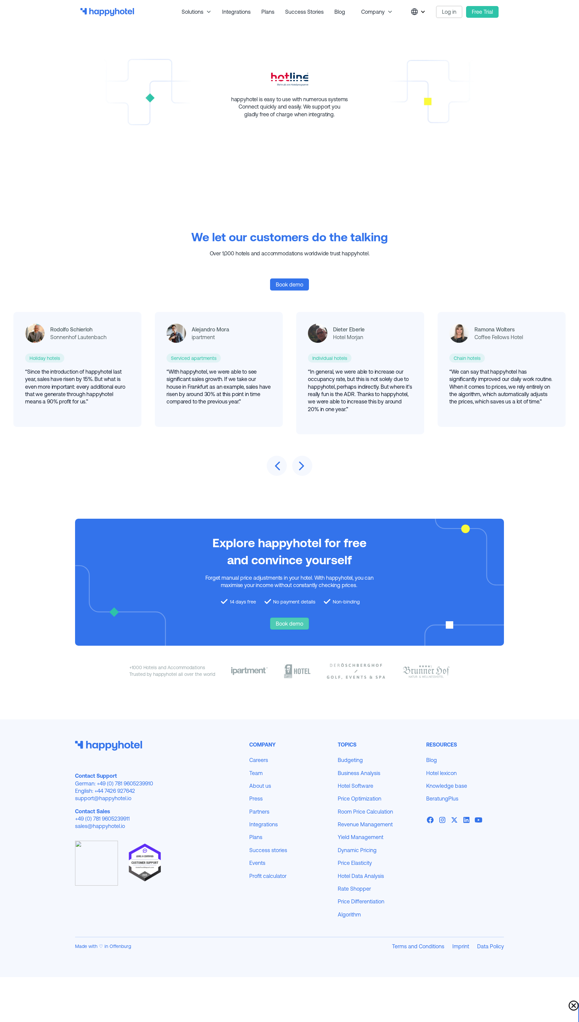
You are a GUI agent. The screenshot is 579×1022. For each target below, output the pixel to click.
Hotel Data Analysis (361, 876)
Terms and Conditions (418, 946)
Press (256, 798)
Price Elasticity (355, 863)
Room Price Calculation (365, 812)
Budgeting (350, 760)
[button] (194, 12)
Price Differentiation (361, 901)
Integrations (236, 12)
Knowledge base (446, 786)
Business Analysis (359, 773)
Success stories (304, 12)
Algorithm (349, 914)
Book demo (289, 284)
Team (256, 773)
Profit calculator (267, 876)
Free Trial (482, 12)
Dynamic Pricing (357, 850)
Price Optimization (359, 798)
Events (257, 863)
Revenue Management (365, 824)
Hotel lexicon (441, 773)
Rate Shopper (354, 889)
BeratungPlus (442, 798)
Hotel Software (355, 786)
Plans (267, 12)
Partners (259, 812)
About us (260, 786)
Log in (449, 12)
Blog (339, 12)
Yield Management (360, 837)
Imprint (460, 946)
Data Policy (490, 946)
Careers (258, 760)
